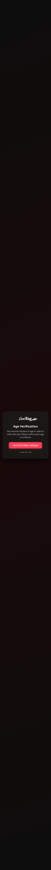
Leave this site (25, 452)
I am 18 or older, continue (25, 445)
